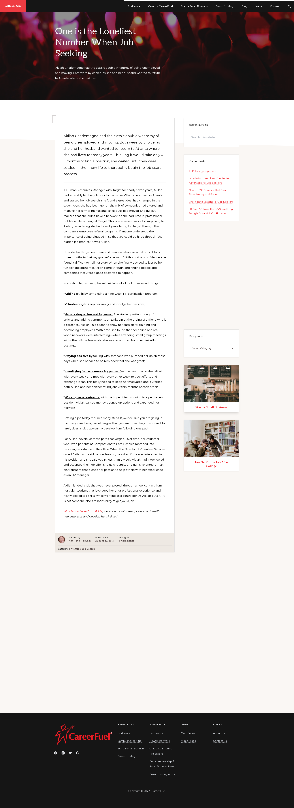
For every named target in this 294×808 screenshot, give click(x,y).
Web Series (188, 733)
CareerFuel (13, 6)
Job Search (88, 549)
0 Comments (126, 540)
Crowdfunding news (162, 774)
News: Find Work (159, 740)
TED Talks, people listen (203, 171)
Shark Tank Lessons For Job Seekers (211, 201)
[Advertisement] (115, 586)
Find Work (124, 733)
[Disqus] (115, 658)
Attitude (76, 549)
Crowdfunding (127, 756)
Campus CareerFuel (130, 740)
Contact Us (220, 740)
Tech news (156, 733)
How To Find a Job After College (211, 464)
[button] (289, 6)
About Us (219, 733)
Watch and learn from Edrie (83, 511)
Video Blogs (188, 740)
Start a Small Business (211, 407)
